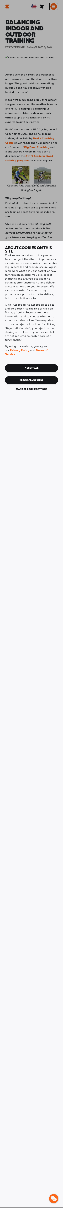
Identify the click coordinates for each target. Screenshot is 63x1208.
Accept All (31, 368)
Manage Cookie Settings (31, 389)
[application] (53, 1198)
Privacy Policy (19, 350)
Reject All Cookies (31, 380)
